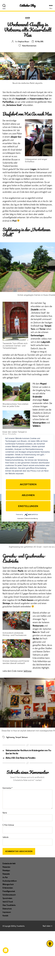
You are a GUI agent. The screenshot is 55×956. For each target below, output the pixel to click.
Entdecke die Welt (9, 863)
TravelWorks (21, 926)
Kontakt (5, 915)
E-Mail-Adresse (8, 825)
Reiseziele (6, 873)
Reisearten (6, 867)
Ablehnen (28, 495)
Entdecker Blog (28, 5)
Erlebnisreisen (8, 887)
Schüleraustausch (9, 894)
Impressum (7, 912)
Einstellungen (28, 506)
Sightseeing (10, 737)
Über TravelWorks (9, 905)
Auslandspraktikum (10, 880)
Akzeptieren (28, 484)
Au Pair (5, 877)
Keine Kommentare (29, 45)
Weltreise (27, 670)
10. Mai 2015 (39, 41)
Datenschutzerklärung (31, 518)
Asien (27, 18)
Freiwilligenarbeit (9, 891)
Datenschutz (7, 908)
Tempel (18, 737)
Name (5, 813)
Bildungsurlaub (8, 884)
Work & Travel (8, 901)
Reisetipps (6, 870)
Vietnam (25, 737)
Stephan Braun (23, 41)
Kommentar (8, 788)
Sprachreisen (7, 898)
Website (5, 837)
